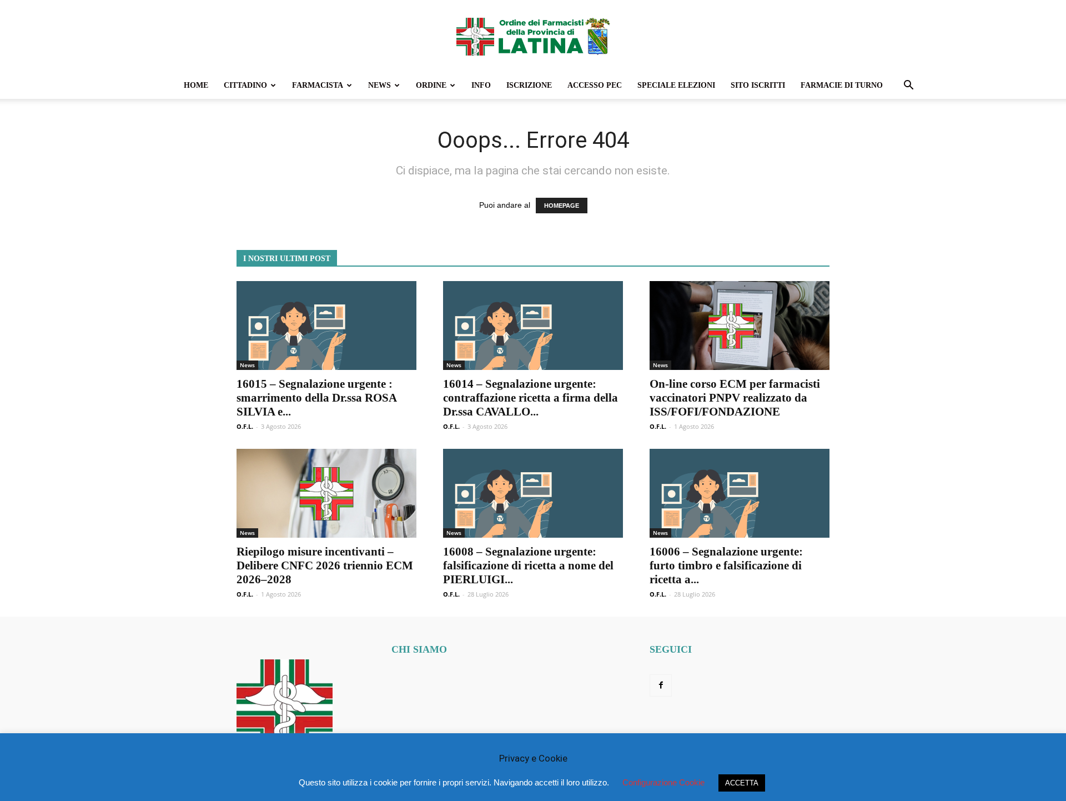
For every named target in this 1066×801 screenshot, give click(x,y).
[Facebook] (661, 685)
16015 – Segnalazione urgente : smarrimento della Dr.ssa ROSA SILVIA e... (316, 397)
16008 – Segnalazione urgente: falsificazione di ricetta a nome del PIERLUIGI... (528, 565)
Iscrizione (529, 85)
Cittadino (245, 85)
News (379, 85)
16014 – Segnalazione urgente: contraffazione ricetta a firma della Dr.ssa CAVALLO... (530, 397)
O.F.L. (245, 426)
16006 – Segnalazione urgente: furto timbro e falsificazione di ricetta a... (726, 565)
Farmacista (317, 85)
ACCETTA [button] (741, 783)
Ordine (431, 85)
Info (481, 85)
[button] (908, 86)
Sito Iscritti (758, 85)
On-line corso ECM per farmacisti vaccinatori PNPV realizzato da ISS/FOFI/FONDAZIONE (735, 397)
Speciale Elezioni (676, 85)
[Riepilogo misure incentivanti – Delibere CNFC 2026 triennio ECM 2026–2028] (326, 493)
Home (196, 85)
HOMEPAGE (561, 205)
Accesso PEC (594, 85)
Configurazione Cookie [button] (663, 782)
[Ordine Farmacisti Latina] (533, 37)
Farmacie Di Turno (842, 85)
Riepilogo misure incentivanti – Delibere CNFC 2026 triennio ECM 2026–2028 (325, 565)
